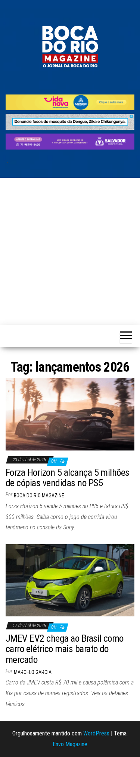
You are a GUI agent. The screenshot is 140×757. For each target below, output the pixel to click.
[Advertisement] (70, 251)
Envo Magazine (70, 744)
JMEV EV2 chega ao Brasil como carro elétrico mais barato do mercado (65, 649)
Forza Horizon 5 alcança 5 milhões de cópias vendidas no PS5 (68, 478)
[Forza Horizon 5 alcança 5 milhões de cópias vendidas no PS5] (70, 413)
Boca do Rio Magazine (39, 495)
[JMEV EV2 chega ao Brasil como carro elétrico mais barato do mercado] (70, 579)
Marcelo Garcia (33, 672)
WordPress (96, 733)
